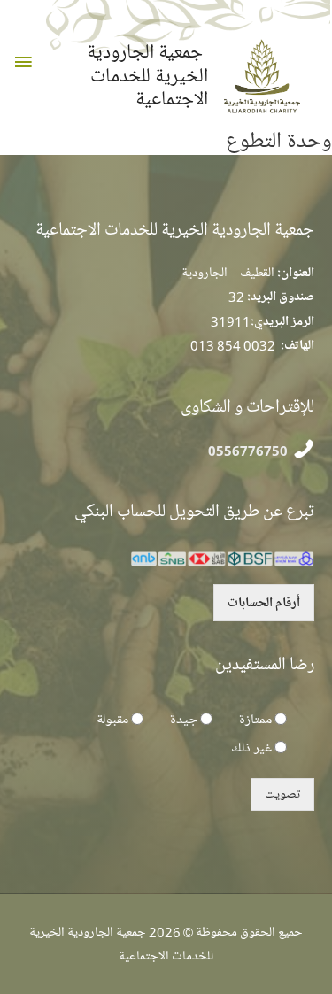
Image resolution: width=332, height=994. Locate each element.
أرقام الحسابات (264, 603)
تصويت (282, 794)
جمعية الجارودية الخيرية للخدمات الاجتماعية (147, 75)
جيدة (183, 719)
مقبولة (112, 719)
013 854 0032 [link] (232, 345)
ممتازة (255, 719)
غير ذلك (251, 748)
